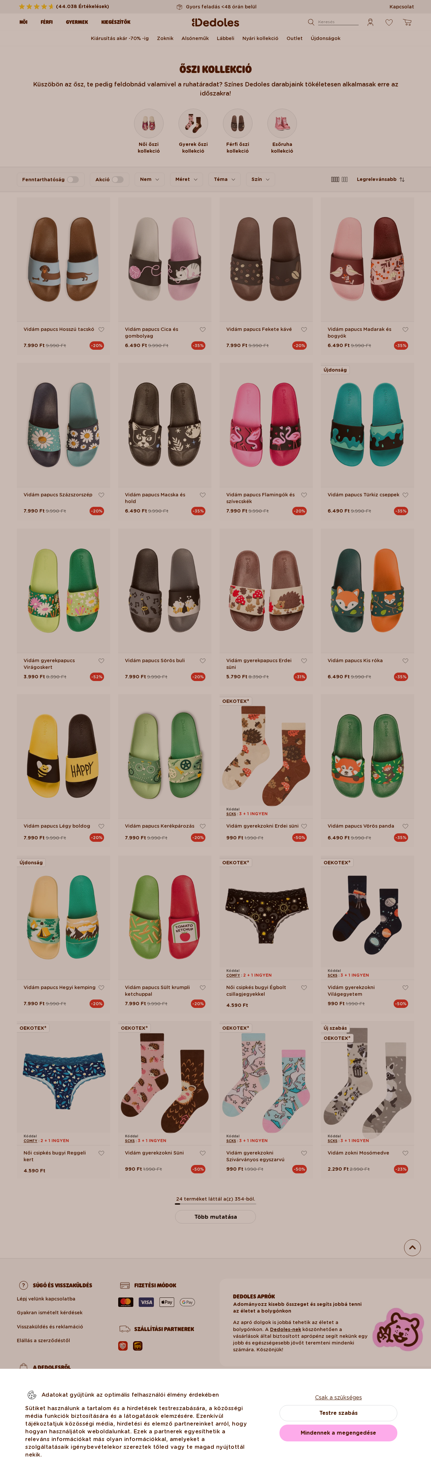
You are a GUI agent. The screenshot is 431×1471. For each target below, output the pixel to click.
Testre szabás (338, 1413)
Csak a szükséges (338, 1397)
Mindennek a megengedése (338, 1433)
